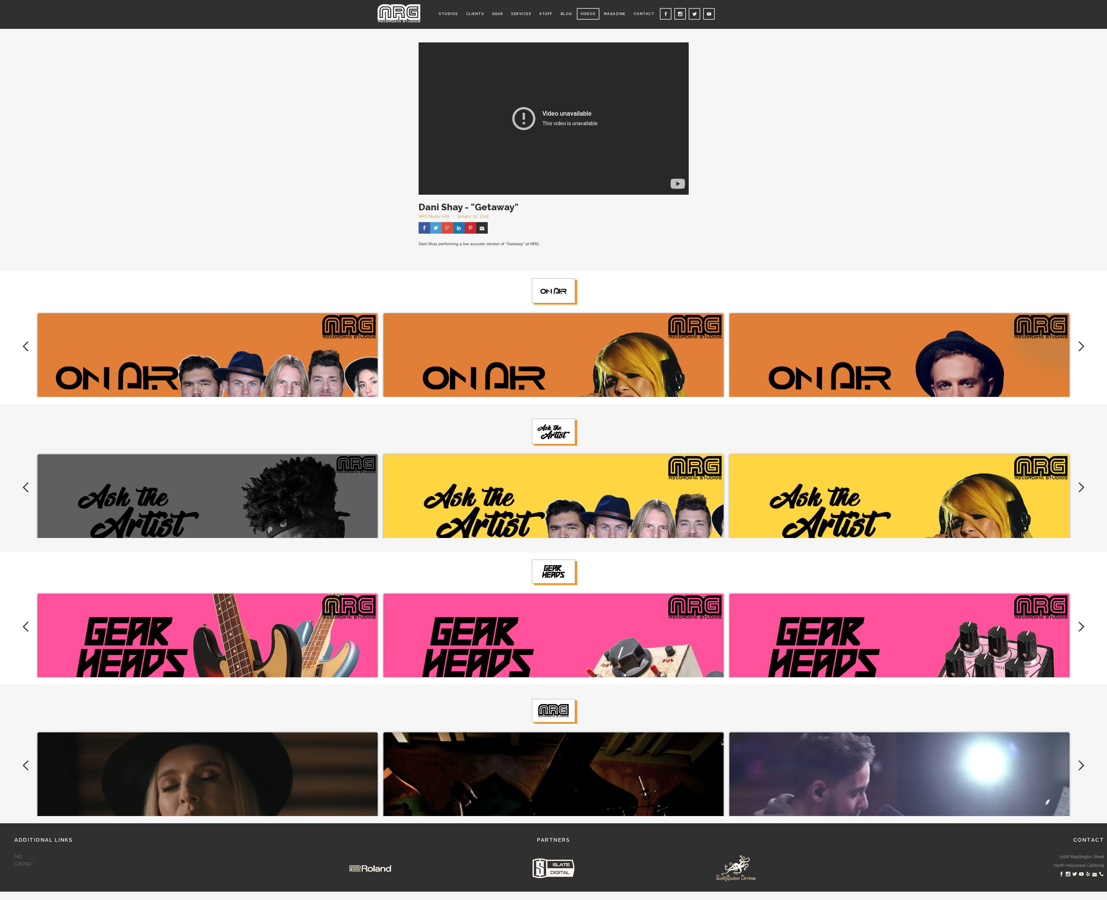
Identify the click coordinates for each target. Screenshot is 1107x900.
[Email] (482, 228)
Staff (546, 14)
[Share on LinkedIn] (459, 228)
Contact (644, 14)
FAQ (18, 856)
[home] (399, 13)
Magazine (615, 14)
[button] (448, 17)
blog (566, 14)
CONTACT (23, 864)
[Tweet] (436, 228)
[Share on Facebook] (424, 228)
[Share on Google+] (447, 228)
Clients (475, 14)
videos (588, 14)
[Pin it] (470, 228)
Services (521, 14)
